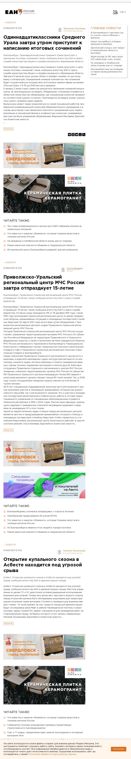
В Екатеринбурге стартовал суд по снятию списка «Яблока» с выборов (107, 35)
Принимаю (118, 749)
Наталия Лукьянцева (74, 551)
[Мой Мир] (80, 134)
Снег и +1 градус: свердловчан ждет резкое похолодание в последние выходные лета (45, 734)
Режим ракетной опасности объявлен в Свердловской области (41, 245)
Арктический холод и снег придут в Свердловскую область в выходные (108, 50)
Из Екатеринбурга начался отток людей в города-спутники (39, 528)
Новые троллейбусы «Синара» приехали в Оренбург (106, 43)
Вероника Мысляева (74, 29)
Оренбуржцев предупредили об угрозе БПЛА (32, 516)
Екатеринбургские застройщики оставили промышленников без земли (107, 71)
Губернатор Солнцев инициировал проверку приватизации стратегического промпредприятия (39, 726)
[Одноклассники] (73, 134)
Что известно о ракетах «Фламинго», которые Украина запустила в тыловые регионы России (43, 235)
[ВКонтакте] (69, 134)
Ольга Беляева (75, 268)
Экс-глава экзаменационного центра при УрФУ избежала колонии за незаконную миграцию (44, 227)
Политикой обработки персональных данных (52, 754)
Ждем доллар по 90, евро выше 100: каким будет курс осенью (107, 58)
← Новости (9, 22)
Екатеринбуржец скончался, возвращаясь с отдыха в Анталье (40, 512)
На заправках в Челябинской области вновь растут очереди (39, 241)
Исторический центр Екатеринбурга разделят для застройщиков (42, 250)
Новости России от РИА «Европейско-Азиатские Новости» (14, 12)
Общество (8, 129)
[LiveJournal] (83, 134)
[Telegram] (76, 134)
